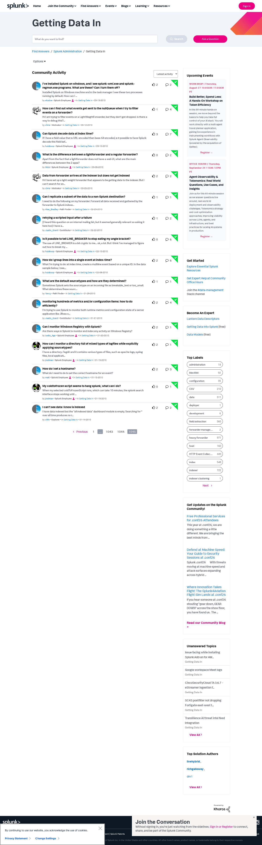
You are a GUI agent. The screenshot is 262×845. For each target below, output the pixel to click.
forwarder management (202, 429)
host (191, 445)
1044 (120, 431)
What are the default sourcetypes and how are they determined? (84, 281)
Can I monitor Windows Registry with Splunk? (72, 326)
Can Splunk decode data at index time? (67, 133)
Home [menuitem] (37, 6)
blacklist (194, 372)
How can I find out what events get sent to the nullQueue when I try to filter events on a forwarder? (90, 110)
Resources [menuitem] (161, 6)
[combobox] (109, 39)
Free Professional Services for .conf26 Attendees (206, 518)
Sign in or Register (221, 826)
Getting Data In (85, 100)
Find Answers (40, 51)
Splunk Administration (67, 51)
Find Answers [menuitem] (89, 6)
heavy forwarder (198, 437)
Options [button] (37, 61)
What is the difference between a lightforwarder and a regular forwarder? (90, 154)
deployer (194, 405)
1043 (109, 431)
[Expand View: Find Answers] (100, 5)
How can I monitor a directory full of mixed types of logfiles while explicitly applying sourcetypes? (90, 345)
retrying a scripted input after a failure (67, 217)
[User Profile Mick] (36, 156)
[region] (52, 834)
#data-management (211, 290)
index (192, 462)
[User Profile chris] (36, 110)
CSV (191, 388)
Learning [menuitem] (141, 6)
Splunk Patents (117, 833)
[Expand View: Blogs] (130, 5)
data (191, 397)
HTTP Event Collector (201, 453)
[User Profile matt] (36, 370)
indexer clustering (199, 478)
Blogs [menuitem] (124, 6)
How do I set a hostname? (59, 368)
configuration (196, 380)
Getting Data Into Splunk (202, 326)
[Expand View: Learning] (148, 5)
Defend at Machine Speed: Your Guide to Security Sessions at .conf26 (206, 553)
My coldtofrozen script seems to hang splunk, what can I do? (81, 386)
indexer (193, 470)
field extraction (197, 421)
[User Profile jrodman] (36, 345)
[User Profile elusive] (36, 85)
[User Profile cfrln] (36, 408)
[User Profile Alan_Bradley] (36, 198)
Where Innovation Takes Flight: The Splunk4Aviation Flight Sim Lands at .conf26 (206, 591)
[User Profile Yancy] (36, 282)
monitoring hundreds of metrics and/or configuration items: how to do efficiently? (87, 303)
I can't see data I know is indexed (63, 407)
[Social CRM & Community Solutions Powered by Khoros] (222, 808)
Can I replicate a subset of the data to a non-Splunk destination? (83, 196)
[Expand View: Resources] (169, 5)
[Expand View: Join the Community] (75, 5)
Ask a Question (210, 38)
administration (197, 364)
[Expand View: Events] (115, 5)
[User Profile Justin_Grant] (36, 219)
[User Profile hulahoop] (36, 135)
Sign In (247, 6)
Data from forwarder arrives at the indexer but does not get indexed (86, 175)
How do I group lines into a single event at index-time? (77, 260)
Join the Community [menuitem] (61, 6)
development (196, 413)
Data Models (195, 334)
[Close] (100, 828)
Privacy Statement (16, 838)
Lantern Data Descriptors (203, 318)
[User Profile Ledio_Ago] (36, 328)
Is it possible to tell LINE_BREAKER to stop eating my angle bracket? (86, 238)
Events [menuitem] (109, 6)
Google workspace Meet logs (203, 670)
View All (194, 734)
